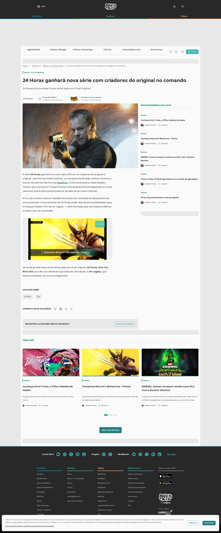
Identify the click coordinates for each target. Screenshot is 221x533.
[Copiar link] (71, 308)
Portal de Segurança (135, 492)
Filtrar (194, 52)
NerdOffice (102, 474)
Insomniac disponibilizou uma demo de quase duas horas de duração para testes (110, 398)
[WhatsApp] (55, 308)
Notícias (35, 66)
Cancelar (193, 523)
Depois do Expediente (45, 487)
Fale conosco (132, 496)
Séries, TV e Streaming (53, 66)
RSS (129, 505)
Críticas (70, 487)
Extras (39, 501)
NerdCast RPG (42, 478)
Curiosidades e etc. (74, 496)
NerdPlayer (101, 478)
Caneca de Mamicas (44, 483)
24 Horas (27, 296)
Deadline (62, 182)
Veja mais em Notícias (75, 501)
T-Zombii (40, 514)
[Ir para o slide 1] (106, 415)
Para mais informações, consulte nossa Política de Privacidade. (29, 526)
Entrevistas (71, 492)
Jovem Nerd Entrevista (106, 505)
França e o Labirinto (44, 510)
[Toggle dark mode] (174, 6)
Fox (38, 296)
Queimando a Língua (105, 510)
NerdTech (40, 496)
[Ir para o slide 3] (111, 415)
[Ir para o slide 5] (116, 415)
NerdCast (40, 474)
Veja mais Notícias (110, 430)
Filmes (69, 474)
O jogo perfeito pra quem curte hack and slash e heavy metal (48, 398)
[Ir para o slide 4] (114, 415)
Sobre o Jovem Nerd (135, 474)
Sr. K (99, 514)
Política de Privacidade (136, 483)
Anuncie (131, 501)
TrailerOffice (102, 501)
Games (144, 115)
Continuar (209, 523)
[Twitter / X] (66, 308)
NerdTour (101, 496)
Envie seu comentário (125, 324)
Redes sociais (133, 478)
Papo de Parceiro (43, 505)
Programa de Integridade (137, 487)
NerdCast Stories (104, 483)
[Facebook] (60, 308)
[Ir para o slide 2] (109, 415)
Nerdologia (41, 492)
